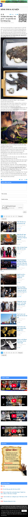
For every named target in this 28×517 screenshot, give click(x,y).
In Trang (1, 179)
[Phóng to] (3, 14)
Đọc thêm (18, 229)
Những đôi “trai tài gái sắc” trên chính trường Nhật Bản (21, 303)
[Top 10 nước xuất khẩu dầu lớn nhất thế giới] (9, 319)
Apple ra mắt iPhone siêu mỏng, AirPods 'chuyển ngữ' (22, 341)
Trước (12, 14)
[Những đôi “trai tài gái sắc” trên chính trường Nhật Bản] (9, 306)
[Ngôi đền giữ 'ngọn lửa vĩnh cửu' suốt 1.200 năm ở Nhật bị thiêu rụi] (9, 239)
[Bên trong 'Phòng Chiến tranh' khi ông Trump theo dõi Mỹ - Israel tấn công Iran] (9, 292)
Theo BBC (19, 296)
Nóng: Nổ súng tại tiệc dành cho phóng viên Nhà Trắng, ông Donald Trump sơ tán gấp (22, 263)
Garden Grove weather (14, 375)
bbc (4, 486)
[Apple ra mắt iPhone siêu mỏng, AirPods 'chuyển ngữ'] (9, 344)
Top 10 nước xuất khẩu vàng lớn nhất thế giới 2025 (21, 328)
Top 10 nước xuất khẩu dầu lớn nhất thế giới (22, 316)
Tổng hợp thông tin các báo (9, 501)
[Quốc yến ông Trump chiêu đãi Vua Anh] (9, 252)
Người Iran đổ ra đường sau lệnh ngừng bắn (21, 276)
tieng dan (19, 228)
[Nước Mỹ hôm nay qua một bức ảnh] (9, 226)
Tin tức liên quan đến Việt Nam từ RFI (11, 489)
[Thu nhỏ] (1, 14)
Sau (16, 14)
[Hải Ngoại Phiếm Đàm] (14, 1)
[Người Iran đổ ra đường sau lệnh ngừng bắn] (9, 279)
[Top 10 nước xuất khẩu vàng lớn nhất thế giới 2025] (9, 331)
